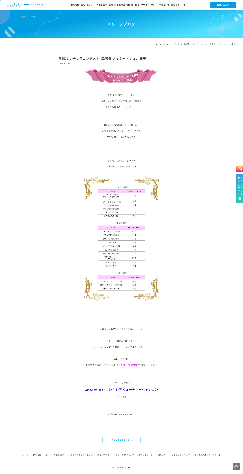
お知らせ (161, 455)
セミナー (91, 5)
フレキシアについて (160, 5)
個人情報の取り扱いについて (207, 455)
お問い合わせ (223, 5)
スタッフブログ (142, 5)
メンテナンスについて (180, 455)
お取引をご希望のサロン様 (121, 5)
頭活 (83, 5)
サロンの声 (102, 5)
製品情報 (75, 5)
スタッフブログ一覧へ (121, 440)
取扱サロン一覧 (178, 5)
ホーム (159, 44)
